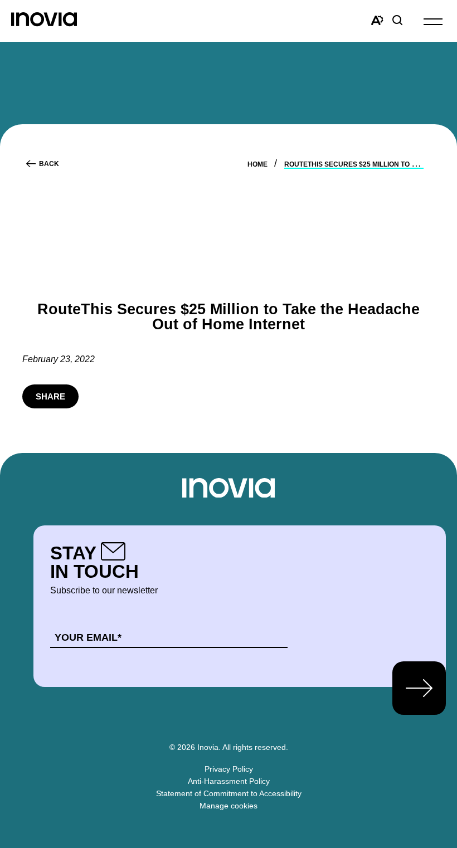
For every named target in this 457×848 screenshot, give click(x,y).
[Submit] (419, 688)
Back (49, 164)
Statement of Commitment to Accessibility (229, 793)
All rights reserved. (255, 747)
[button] (433, 21)
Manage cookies (228, 805)
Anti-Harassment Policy (229, 781)
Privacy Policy (229, 768)
